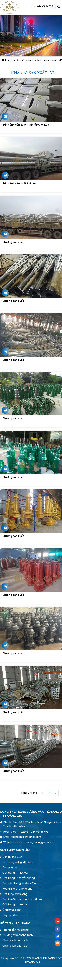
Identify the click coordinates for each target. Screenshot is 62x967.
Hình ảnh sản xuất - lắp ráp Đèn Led (26, 124)
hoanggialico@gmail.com (26, 837)
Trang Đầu (42, 793)
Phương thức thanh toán (17, 935)
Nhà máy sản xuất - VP (49, 60)
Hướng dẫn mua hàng (15, 930)
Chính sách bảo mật (14, 945)
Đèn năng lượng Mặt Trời (17, 862)
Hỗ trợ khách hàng (15, 923)
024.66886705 (39, 831)
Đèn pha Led (10, 867)
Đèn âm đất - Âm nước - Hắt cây (22, 899)
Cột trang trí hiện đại (15, 872)
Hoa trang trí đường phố (17, 888)
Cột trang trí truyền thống (18, 878)
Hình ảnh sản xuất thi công (20, 183)
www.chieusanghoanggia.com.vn (34, 842)
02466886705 (45, 6)
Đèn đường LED (12, 857)
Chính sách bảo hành (15, 940)
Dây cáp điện (10, 915)
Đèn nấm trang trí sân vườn (19, 883)
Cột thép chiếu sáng (14, 894)
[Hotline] (57, 921)
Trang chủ (10, 60)
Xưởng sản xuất (13, 242)
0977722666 (20, 831)
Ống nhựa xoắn (11, 910)
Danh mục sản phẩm (15, 850)
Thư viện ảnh (26, 60)
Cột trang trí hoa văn (15, 904)
